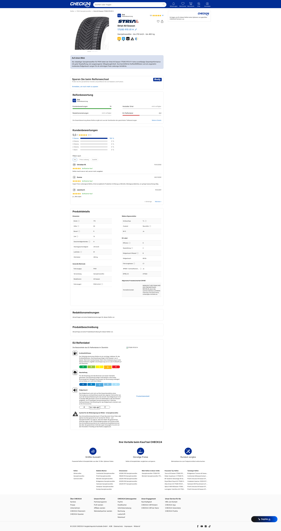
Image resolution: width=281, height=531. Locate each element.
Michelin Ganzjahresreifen (104, 478)
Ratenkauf (121, 517)
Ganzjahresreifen (79, 476)
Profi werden (98, 505)
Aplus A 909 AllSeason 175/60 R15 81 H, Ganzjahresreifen (175, 486)
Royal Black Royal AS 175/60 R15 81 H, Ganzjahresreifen (175, 481)
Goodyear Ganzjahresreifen (104, 486)
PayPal (120, 502)
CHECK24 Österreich (77, 511)
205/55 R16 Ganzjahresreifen (128, 481)
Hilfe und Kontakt (171, 502)
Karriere (73, 502)
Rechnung (121, 511)
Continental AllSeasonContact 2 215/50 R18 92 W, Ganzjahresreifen (197, 476)
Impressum (128, 526)
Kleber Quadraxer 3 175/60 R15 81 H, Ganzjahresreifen (175, 476)
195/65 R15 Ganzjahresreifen (128, 476)
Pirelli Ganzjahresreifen (103, 476)
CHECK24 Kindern (149, 505)
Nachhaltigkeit (146, 502)
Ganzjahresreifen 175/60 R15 (151, 473)
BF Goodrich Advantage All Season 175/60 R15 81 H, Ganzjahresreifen (175, 478)
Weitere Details (156, 120)
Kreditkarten (122, 505)
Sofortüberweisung (124, 508)
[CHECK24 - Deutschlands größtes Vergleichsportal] (80, 4)
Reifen (72, 11)
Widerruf (137, 526)
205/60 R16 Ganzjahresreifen (128, 473)
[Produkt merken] (158, 21)
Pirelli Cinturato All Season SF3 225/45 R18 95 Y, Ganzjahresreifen (197, 486)
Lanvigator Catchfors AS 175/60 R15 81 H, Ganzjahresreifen (175, 489)
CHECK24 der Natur (150, 508)
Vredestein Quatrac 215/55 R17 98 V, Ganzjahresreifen (197, 481)
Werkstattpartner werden (103, 511)
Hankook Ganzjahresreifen (104, 484)
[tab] (89, 51)
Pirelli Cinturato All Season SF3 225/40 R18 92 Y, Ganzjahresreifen (197, 478)
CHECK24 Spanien (77, 514)
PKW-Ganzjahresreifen (84, 11)
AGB (110, 526)
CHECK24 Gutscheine (173, 508)
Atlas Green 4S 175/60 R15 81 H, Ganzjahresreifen (175, 484)
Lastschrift (121, 514)
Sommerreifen (78, 478)
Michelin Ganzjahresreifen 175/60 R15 (152, 476)
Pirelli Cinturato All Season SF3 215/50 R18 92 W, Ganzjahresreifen (197, 489)
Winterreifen (77, 473)
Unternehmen (75, 508)
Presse (72, 505)
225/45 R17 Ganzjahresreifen (128, 484)
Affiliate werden (99, 508)
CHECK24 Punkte (171, 511)
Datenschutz (118, 526)
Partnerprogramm (100, 502)
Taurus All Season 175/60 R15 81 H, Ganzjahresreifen (175, 473)
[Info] (79, 221)
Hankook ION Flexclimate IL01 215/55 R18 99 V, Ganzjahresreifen (197, 484)
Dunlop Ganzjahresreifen (104, 489)
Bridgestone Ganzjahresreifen (105, 481)
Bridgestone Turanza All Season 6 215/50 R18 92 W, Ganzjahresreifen (197, 473)
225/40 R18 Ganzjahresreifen (128, 478)
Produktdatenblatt (143, 396)
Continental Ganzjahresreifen (105, 473)
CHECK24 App (170, 505)
